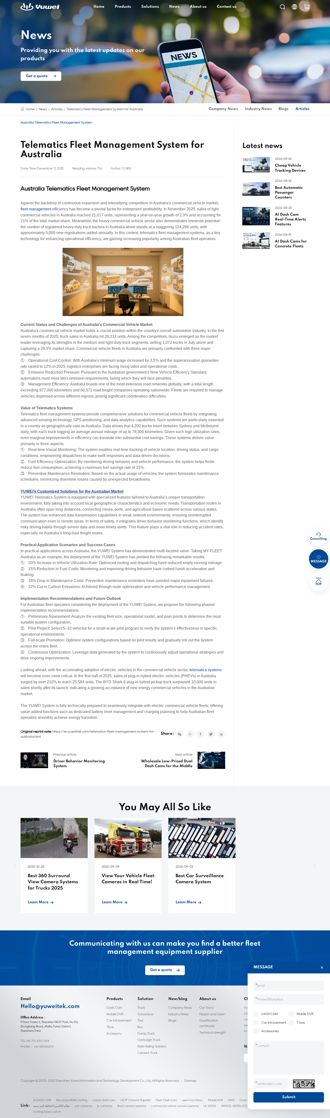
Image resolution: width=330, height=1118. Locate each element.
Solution (145, 999)
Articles (56, 109)
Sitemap (190, 1080)
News (174, 7)
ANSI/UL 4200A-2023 (235, 1105)
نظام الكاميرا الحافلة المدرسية (51, 1105)
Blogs (283, 109)
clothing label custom (47, 1111)
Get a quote (37, 76)
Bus (140, 1026)
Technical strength (212, 1032)
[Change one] (303, 1084)
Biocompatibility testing (71, 1100)
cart (306, 7)
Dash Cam (114, 1007)
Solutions (150, 7)
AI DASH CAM (42, 1100)
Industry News (258, 109)
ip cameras (104, 1105)
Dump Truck (146, 1033)
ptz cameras (83, 1105)
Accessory (114, 1033)
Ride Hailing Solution (151, 1046)
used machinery (192, 1100)
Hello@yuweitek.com (50, 1006)
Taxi (140, 1020)
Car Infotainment (119, 1020)
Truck (141, 1007)
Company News (223, 109)
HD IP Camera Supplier (136, 1100)
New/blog (177, 999)
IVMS (231, 1100)
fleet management (36, 209)
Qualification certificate (208, 1023)
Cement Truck (147, 1052)
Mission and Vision (212, 1014)
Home (98, 7)
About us (198, 7)
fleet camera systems (131, 1105)
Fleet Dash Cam (166, 1100)
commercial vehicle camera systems (175, 1105)
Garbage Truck (148, 1039)
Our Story (206, 1007)
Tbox (110, 1026)
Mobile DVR (115, 1014)
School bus (145, 1014)
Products (123, 7)
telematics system (204, 670)
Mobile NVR (215, 1100)
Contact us (227, 7)
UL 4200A (210, 1105)
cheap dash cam (104, 1100)
